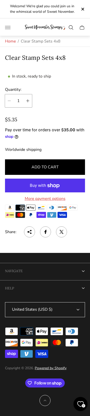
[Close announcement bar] (82, 9)
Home (10, 41)
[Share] (29, 231)
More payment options (45, 198)
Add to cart (45, 167)
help (9, 288)
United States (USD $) (32, 309)
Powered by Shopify (50, 368)
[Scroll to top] (45, 400)
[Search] (71, 27)
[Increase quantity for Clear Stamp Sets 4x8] (28, 100)
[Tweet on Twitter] (61, 231)
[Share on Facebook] (45, 231)
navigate (14, 271)
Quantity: (13, 89)
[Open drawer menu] (7, 27)
